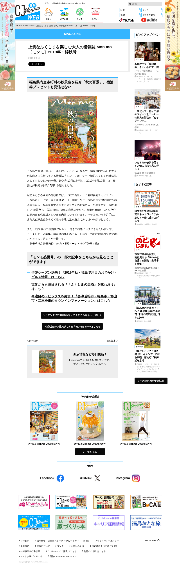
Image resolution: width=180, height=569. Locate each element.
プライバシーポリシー (108, 541)
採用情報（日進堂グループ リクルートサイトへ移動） (63, 541)
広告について (43, 546)
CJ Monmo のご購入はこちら (62, 551)
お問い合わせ (77, 546)
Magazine (29, 26)
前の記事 (33, 341)
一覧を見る (91, 452)
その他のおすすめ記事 (152, 381)
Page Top (150, 540)
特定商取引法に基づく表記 (105, 546)
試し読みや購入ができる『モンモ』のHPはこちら (74, 326)
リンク (60, 546)
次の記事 (111, 341)
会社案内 (24, 541)
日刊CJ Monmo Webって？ (63, 556)
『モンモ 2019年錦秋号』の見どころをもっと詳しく (73, 315)
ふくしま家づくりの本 (31, 556)
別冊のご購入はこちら (95, 551)
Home (19, 26)
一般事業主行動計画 (30, 551)
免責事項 (24, 546)
